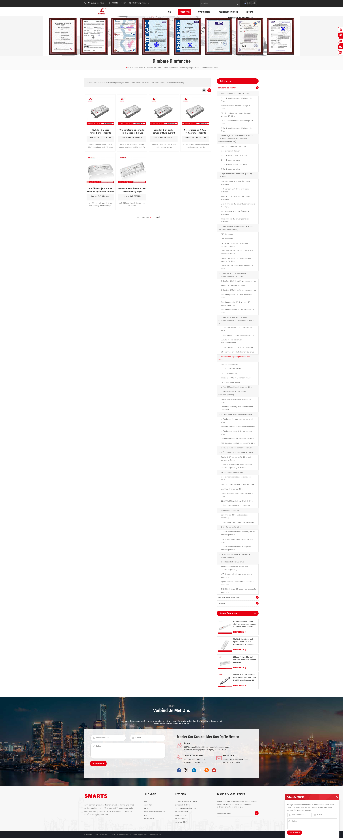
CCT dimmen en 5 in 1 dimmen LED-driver (237, 352)
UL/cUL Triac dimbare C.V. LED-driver (235, 505)
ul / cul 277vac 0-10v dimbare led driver (237, 452)
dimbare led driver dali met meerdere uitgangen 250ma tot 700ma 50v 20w (132, 190)
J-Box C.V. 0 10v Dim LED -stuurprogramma (238, 290)
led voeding (179, 819)
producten (148, 805)
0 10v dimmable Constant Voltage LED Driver (236, 129)
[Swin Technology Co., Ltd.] (101, 11)
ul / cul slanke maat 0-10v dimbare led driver (236, 432)
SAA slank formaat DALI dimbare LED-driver (238, 443)
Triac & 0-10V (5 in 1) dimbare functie (236, 378)
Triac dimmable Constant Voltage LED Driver (236, 107)
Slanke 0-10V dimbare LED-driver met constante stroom (236, 458)
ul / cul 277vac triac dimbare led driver (236, 387)
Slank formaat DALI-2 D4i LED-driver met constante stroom (237, 252)
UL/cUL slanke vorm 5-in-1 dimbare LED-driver (237, 329)
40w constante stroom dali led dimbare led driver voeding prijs (132, 131)
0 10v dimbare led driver (230, 169)
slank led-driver (181, 815)
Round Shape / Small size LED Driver (235, 93)
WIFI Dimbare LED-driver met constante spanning (236, 575)
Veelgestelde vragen (228, 11)
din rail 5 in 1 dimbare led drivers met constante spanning (234, 556)
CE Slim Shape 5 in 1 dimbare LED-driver (237, 347)
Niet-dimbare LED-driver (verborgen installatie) (235, 198)
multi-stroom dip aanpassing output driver (181, 68)
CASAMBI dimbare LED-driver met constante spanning (238, 590)
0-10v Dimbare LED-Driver (231, 527)
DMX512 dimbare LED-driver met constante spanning (232, 393)
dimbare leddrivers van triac (232, 472)
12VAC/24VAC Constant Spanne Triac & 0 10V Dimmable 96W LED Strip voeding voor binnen (243, 642)
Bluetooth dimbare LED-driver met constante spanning (234, 568)
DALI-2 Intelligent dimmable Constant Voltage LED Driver (236, 114)
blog (145, 815)
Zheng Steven (235, 762)
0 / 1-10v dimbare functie (231, 369)
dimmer (221, 603)
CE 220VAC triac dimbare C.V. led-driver (237, 501)
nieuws (146, 808)
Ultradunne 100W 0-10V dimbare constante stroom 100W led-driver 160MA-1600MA (244, 624)
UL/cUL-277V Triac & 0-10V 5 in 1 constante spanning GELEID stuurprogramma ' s (236, 320)
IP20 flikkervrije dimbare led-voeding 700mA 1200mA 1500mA (100, 190)
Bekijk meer (238, 632)
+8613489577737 (200, 762)
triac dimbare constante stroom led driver (237, 484)
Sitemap (153, 834)
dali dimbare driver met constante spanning (234, 516)
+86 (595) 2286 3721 (196, 759)
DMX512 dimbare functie (230, 382)
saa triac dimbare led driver (232, 489)
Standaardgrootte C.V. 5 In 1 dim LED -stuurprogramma (236, 303)
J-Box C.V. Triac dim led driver (233, 285)
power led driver (181, 812)
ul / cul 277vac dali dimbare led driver (236, 448)
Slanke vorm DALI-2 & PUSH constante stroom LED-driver (236, 260)
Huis (169, 11)
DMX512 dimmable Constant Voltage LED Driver (237, 122)
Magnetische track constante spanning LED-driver (235, 175)
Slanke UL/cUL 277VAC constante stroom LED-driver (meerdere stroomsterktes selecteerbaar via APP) (235, 139)
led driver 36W (181, 822)
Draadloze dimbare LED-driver (232, 562)
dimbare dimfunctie (229, 373)
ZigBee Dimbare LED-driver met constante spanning (237, 583)
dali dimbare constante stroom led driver (237, 522)
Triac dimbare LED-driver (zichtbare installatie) (235, 220)
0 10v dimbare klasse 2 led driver (234, 164)
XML (159, 834)
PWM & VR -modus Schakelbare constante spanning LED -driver (232, 275)
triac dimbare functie (229, 364)
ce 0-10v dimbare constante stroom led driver (237, 541)
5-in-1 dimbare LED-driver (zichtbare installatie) (235, 183)
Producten (185, 11)
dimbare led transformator (185, 808)
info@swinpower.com (140, 3)
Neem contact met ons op (240, 17)
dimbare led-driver (153, 68)
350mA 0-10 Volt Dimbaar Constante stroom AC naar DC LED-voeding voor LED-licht (244, 678)
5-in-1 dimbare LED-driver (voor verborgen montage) (238, 205)
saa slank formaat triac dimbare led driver (238, 426)
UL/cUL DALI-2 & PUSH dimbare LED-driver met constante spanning (235, 228)
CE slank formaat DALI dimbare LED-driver (237, 438)
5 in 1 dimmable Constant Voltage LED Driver (236, 100)
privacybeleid (149, 819)
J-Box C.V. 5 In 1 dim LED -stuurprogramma (238, 281)
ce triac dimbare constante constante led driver (237, 495)
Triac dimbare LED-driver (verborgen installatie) (235, 213)
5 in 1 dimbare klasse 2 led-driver (234, 155)
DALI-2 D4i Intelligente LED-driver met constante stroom (235, 245)
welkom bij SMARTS (295, 797)
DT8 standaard (227, 239)
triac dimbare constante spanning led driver (236, 478)
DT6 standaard (227, 234)
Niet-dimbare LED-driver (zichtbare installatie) (235, 190)
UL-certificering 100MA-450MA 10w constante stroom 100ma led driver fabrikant (196, 131)
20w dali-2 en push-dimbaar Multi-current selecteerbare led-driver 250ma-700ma (164, 131)
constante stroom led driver (186, 801)
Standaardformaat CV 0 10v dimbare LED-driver (238, 311)
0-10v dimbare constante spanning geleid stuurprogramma (238, 533)
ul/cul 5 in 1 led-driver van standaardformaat (231, 341)
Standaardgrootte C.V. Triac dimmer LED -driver (237, 296)
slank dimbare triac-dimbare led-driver (236, 414)
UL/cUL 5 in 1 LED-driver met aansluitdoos (237, 335)
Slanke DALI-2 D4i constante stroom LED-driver (237, 267)
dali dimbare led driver (230, 510)
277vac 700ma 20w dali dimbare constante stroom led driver (244, 660)
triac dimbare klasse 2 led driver (233, 146)
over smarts (204, 11)
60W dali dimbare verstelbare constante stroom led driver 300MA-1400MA (100, 131)
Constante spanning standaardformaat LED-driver (237, 408)
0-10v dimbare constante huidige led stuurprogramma (236, 548)
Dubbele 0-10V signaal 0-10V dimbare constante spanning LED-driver (236, 466)
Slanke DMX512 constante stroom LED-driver (236, 401)
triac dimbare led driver (230, 151)
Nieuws (249, 11)
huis (145, 801)
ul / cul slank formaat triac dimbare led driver (237, 420)
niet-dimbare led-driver (229, 597)
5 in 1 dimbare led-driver (231, 160)
